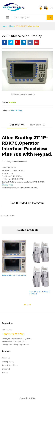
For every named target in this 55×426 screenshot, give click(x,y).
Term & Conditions (10, 365)
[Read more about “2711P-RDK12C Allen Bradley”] (8, 271)
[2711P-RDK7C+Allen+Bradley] (10, 42)
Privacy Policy (8, 362)
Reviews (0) (37, 124)
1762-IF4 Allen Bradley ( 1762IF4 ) (39, 292)
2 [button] (27, 304)
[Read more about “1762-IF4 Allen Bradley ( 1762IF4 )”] (34, 287)
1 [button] (25, 304)
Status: (5, 102)
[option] (14, 260)
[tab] (17, 125)
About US (6, 358)
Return (5, 372)
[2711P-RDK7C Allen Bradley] (4, 42)
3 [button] (30, 304)
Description (17, 124)
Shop (11, 26)
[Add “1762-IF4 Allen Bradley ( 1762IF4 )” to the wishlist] (46, 287)
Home (4, 26)
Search (50, 17)
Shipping (6, 369)
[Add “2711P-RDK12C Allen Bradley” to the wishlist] (19, 271)
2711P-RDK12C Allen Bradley (14, 275)
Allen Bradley (16, 110)
